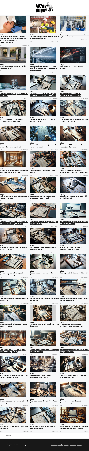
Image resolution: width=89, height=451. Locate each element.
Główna (2, 34)
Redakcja (79, 445)
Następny (9, 435)
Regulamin (73, 445)
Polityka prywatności (57, 445)
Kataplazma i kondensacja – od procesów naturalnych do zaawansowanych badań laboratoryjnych (44, 68)
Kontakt (66, 445)
